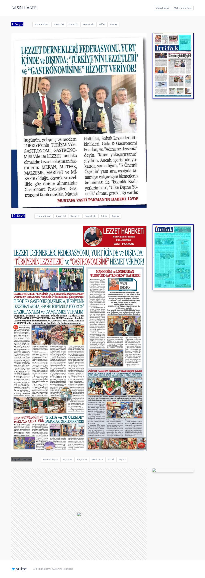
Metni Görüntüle (182, 7)
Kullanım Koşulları (62, 569)
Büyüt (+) (59, 24)
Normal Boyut (42, 24)
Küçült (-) (73, 24)
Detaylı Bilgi (162, 7)
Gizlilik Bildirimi (42, 569)
